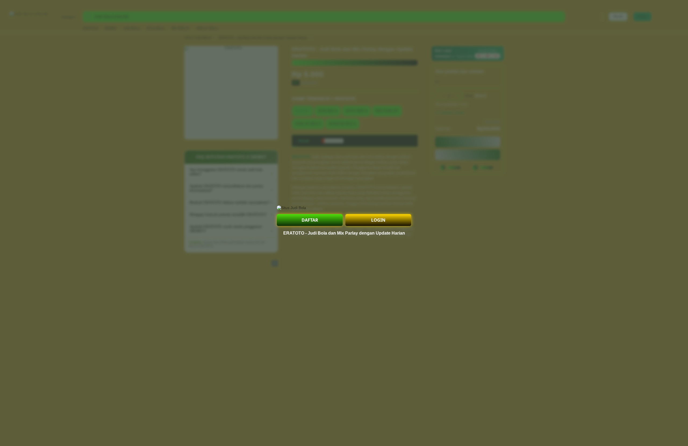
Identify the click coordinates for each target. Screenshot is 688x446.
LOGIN (378, 220)
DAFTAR (310, 220)
